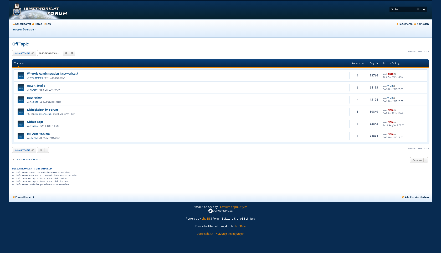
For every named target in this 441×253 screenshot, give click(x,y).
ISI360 (390, 73)
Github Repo (35, 122)
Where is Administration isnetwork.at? (52, 73)
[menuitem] (37, 24)
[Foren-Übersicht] (39, 10)
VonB (390, 85)
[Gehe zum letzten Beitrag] (395, 73)
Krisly (34, 89)
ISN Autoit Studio (38, 134)
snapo (34, 125)
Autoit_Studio (36, 85)
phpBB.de (239, 226)
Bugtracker (34, 98)
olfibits (34, 101)
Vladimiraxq (37, 77)
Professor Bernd (43, 113)
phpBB (206, 218)
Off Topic (20, 44)
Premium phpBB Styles (232, 207)
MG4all (34, 138)
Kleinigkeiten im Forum (42, 110)
